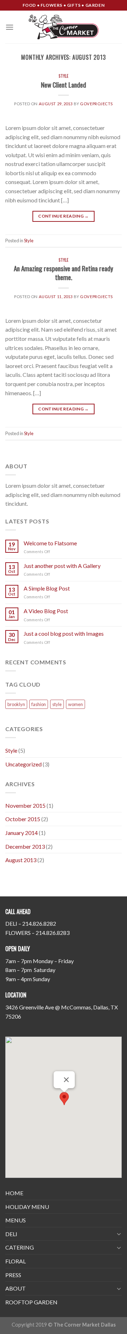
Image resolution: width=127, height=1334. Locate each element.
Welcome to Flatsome (50, 543)
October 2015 (22, 819)
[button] (64, 1098)
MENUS (15, 1220)
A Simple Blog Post (47, 588)
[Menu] (9, 27)
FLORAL (15, 1261)
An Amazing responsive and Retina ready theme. (63, 272)
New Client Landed (63, 84)
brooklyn (16, 704)
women (75, 704)
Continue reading (63, 216)
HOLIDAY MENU (27, 1206)
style (57, 704)
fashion (38, 704)
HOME (14, 1193)
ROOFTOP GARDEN (31, 1302)
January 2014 (21, 832)
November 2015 (25, 805)
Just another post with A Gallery (62, 565)
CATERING (19, 1247)
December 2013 (25, 846)
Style (64, 76)
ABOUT (15, 1288)
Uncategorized (23, 764)
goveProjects (96, 103)
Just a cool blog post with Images (64, 633)
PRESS (13, 1274)
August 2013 (20, 859)
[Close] (66, 1079)
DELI (11, 1234)
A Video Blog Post (46, 610)
